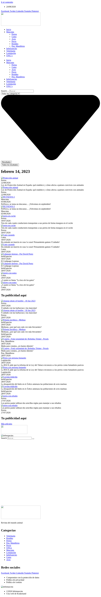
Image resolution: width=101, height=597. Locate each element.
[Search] (33, 438)
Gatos (14, 37)
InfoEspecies (11, 48)
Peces (14, 41)
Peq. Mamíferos (18, 46)
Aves (14, 39)
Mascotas (10, 32)
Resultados (6, 162)
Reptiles (15, 44)
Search (4, 438)
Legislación (11, 53)
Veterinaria (10, 51)
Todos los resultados (10, 165)
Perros (14, 34)
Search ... (5, 91)
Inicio (8, 29)
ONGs (9, 548)
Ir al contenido (7, 2)
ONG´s (9, 56)
